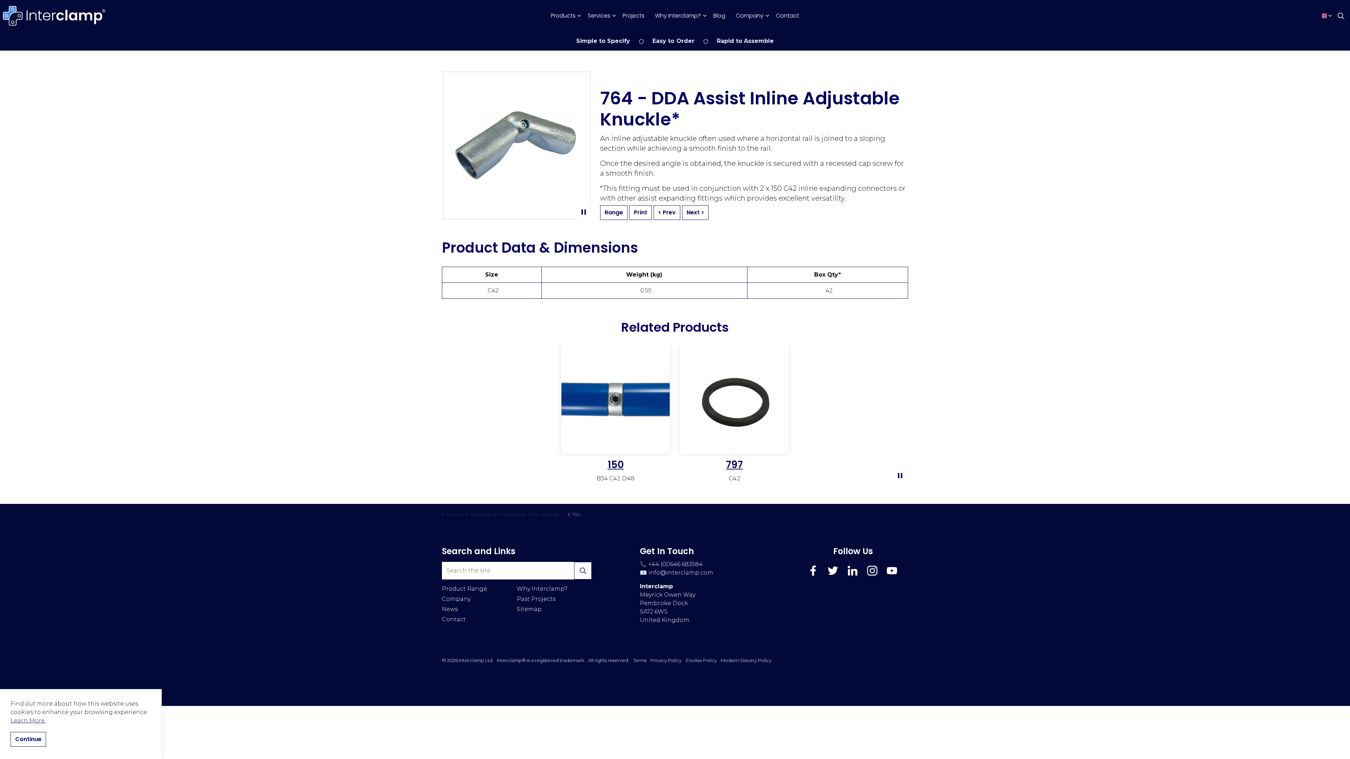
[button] (583, 570)
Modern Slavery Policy (746, 660)
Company (750, 16)
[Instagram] (872, 570)
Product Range (464, 588)
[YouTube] (892, 570)
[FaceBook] (813, 570)
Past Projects (536, 599)
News (450, 609)
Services (599, 16)
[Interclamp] (54, 15)
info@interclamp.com (680, 572)
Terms (640, 660)
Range (614, 212)
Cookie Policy (701, 660)
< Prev (667, 212)
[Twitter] (833, 570)
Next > (695, 212)
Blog (719, 16)
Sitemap (529, 609)
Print (640, 212)
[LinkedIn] (852, 570)
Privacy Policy (666, 660)
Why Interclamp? (678, 16)
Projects (633, 16)
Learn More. (28, 720)
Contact (787, 16)
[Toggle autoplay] (584, 212)
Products (563, 16)
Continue (28, 739)
